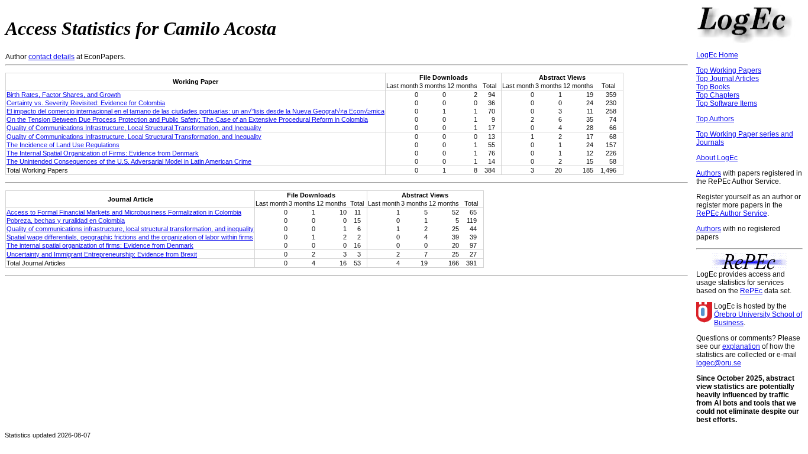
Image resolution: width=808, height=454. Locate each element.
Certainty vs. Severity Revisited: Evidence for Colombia (86, 102)
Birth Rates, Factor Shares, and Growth (64, 94)
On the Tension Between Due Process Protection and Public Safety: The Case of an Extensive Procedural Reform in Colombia (187, 119)
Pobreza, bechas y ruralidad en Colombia (66, 220)
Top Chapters (717, 95)
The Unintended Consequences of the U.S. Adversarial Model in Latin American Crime (129, 161)
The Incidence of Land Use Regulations (63, 144)
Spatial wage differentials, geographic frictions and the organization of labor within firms (130, 237)
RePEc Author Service (731, 213)
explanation (741, 346)
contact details (51, 57)
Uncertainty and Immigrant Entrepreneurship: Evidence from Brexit (102, 254)
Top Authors (715, 119)
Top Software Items (726, 103)
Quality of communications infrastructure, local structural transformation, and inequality (130, 228)
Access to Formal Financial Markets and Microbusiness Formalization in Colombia (124, 212)
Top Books (713, 87)
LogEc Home (717, 55)
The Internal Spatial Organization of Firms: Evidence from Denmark (103, 153)
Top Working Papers (728, 70)
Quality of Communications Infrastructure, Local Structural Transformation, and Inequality (134, 127)
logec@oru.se (718, 363)
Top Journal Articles (727, 78)
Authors (708, 173)
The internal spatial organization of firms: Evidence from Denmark (100, 245)
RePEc (751, 291)
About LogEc (717, 158)
